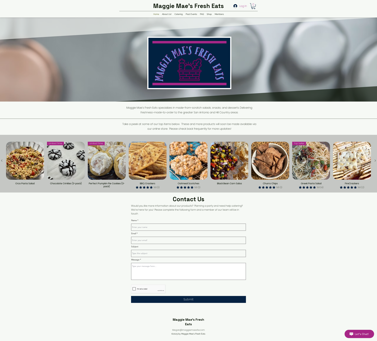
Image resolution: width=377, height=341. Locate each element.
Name (134, 220)
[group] (188, 165)
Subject (134, 246)
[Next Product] (375, 160)
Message (135, 260)
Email (133, 233)
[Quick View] (25, 161)
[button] (253, 6)
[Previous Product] (2, 160)
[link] (147, 187)
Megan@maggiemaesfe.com (188, 329)
